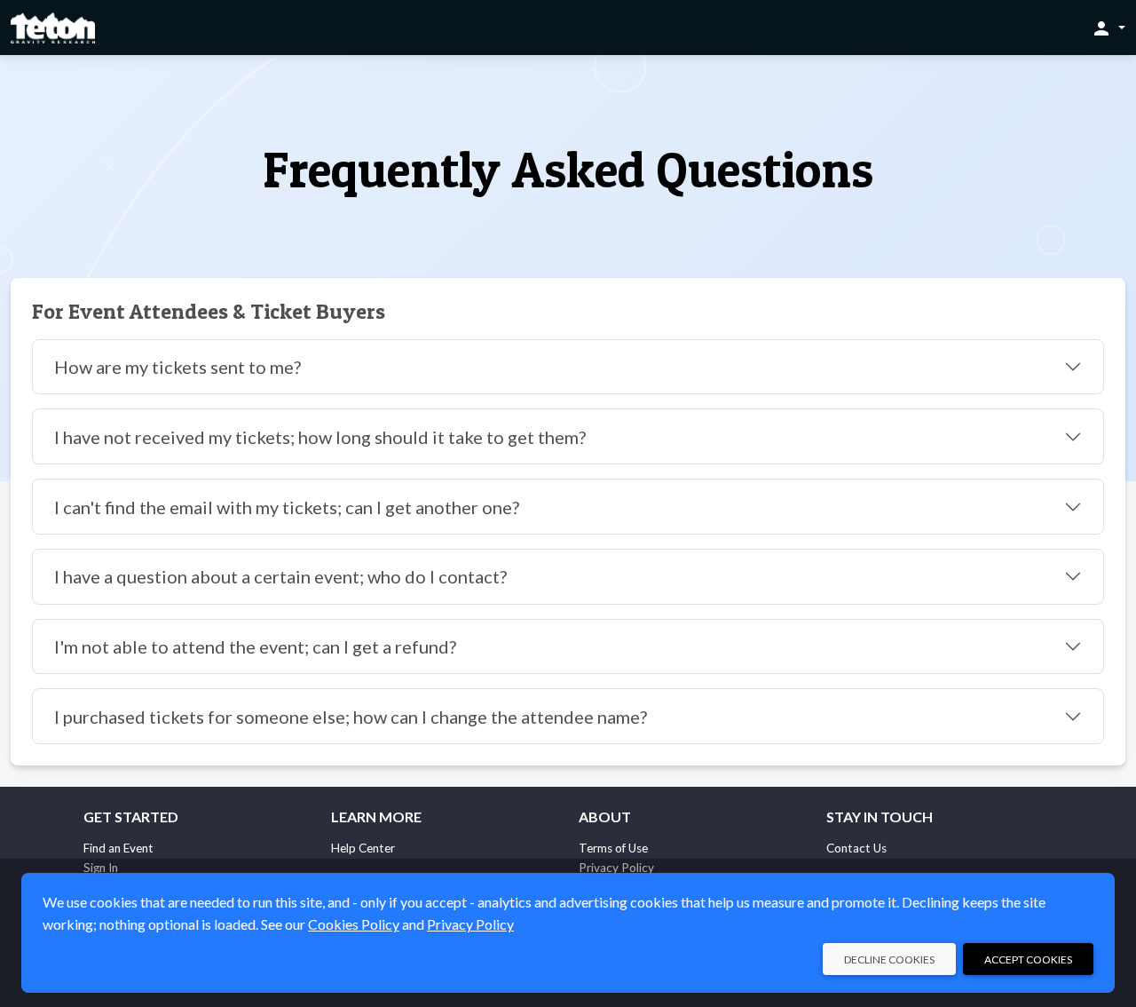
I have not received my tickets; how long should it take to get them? (320, 437)
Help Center (363, 848)
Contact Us (856, 848)
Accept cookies (1028, 959)
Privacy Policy (470, 924)
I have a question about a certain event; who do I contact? (280, 576)
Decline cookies (889, 959)
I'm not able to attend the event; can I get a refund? (255, 646)
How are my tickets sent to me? (177, 366)
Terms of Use (613, 848)
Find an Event (118, 848)
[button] (1108, 27)
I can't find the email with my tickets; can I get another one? (286, 507)
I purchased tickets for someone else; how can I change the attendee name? (350, 716)
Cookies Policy (353, 924)
